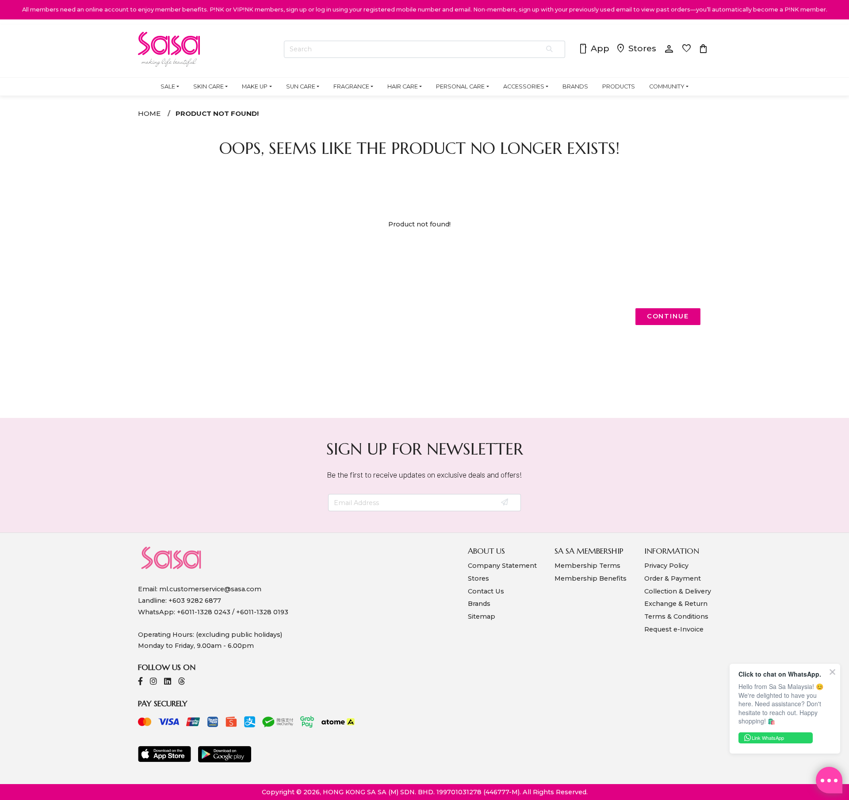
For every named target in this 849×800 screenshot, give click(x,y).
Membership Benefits (591, 578)
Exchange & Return (676, 604)
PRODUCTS (618, 86)
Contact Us (486, 591)
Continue (668, 316)
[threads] (181, 682)
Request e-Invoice (674, 629)
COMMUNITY (667, 86)
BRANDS (575, 86)
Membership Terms (587, 566)
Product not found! (217, 113)
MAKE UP (255, 86)
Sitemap (481, 616)
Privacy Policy (666, 566)
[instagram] (153, 682)
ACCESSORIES (523, 86)
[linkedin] (167, 682)
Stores (636, 49)
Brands (479, 604)
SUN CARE (300, 86)
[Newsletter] (505, 503)
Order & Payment (672, 578)
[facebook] (140, 682)
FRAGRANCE (351, 86)
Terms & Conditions (676, 616)
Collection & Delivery (677, 591)
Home (149, 113)
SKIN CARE (208, 86)
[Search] (550, 49)
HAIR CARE (402, 86)
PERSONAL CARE (460, 86)
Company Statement (502, 566)
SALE (168, 86)
